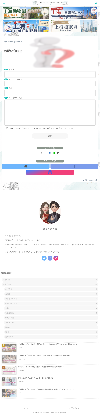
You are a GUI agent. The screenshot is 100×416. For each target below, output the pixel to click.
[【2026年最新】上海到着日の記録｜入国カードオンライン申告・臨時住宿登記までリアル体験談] (26, 26)
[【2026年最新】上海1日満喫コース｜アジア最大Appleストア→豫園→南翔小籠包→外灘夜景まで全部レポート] (74, 13)
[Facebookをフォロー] (74, 166)
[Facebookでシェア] (46, 153)
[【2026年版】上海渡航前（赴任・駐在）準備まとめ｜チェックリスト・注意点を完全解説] (74, 26)
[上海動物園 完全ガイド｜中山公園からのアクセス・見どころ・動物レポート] (26, 13)
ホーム (25, 408)
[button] (58, 153)
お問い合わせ (74, 408)
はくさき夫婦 (50, 229)
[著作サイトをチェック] (26, 166)
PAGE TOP (95, 401)
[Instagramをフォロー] (50, 172)
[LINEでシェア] (54, 153)
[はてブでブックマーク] (50, 153)
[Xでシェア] (42, 153)
